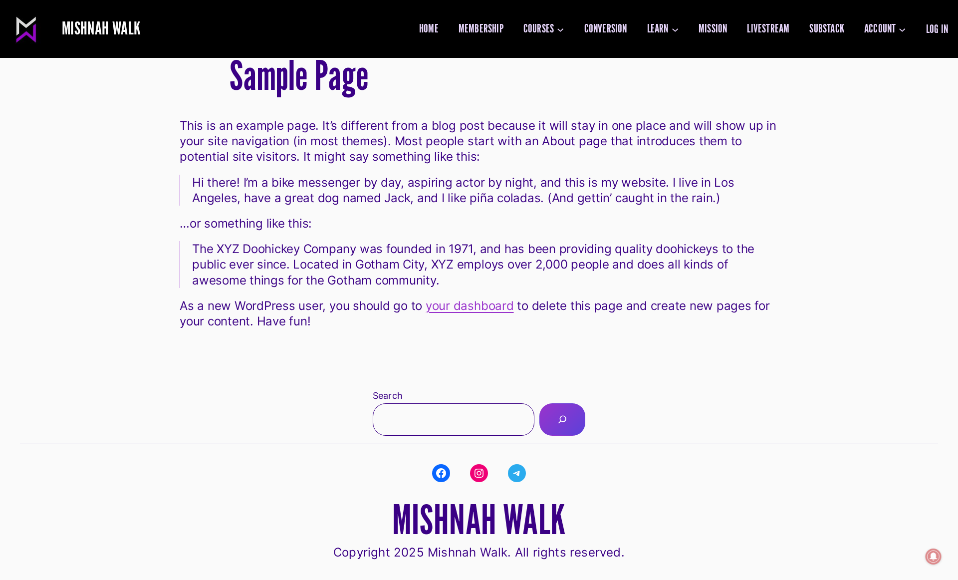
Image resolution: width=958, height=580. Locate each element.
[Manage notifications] (934, 557)
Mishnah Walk (101, 29)
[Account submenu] (902, 28)
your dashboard (470, 305)
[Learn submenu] (675, 28)
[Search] (562, 419)
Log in (937, 29)
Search (388, 395)
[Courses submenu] (560, 28)
